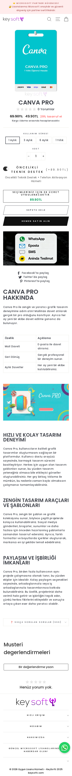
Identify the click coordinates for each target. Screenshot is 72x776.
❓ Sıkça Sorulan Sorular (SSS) (36, 622)
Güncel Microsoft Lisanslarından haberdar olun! (36, 750)
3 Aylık (28, 140)
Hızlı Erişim (36, 715)
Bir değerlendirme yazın (36, 667)
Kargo (15, 120)
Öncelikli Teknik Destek (40, 169)
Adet (36, 148)
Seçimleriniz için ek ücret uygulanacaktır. (36, 193)
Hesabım (36, 726)
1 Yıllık (60, 140)
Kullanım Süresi (36, 133)
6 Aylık (44, 140)
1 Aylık (12, 140)
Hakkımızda (36, 737)
